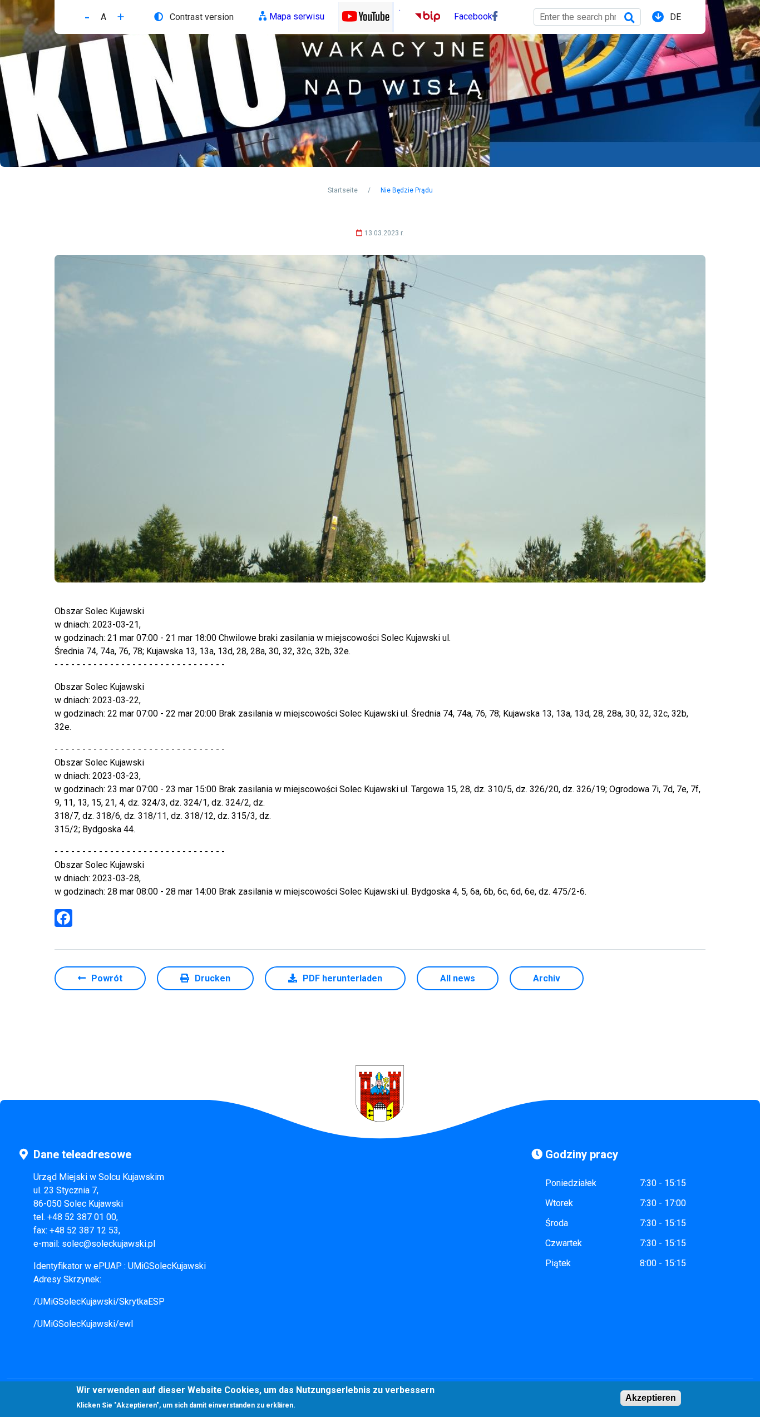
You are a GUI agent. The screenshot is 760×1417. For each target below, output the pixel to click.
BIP (422, 16)
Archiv (546, 978)
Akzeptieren (650, 1398)
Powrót (106, 978)
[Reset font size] (103, 17)
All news (457, 978)
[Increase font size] (120, 17)
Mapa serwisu (296, 16)
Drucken (212, 978)
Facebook (473, 16)
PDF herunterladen (342, 978)
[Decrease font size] (87, 17)
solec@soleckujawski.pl (108, 1243)
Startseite (343, 190)
